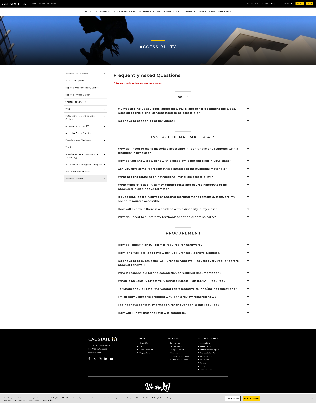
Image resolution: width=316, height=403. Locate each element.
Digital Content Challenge (78, 140)
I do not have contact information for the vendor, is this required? (168, 305)
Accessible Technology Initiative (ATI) (83, 164)
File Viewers (174, 353)
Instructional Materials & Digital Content (80, 117)
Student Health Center (179, 360)
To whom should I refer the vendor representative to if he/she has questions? (177, 289)
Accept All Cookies (251, 398)
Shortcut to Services (75, 102)
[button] (283, 4)
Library (272, 3)
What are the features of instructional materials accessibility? (165, 177)
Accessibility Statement (76, 74)
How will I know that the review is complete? (152, 313)
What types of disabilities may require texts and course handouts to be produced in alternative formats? (172, 187)
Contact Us (143, 343)
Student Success (149, 12)
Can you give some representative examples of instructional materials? (172, 168)
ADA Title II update (74, 81)
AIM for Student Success (77, 171)
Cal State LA (14, 4)
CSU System (205, 360)
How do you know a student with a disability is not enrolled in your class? (174, 160)
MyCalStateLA (252, 3)
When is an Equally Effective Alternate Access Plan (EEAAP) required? (171, 281)
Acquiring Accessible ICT (77, 126)
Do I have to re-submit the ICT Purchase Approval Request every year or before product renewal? (178, 263)
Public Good (207, 12)
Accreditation (205, 346)
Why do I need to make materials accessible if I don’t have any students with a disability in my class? (178, 151)
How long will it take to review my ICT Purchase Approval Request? (169, 253)
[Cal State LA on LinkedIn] (106, 359)
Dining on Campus (177, 350)
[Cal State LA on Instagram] (101, 359)
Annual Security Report (209, 350)
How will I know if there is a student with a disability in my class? (167, 209)
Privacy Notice (47, 400)
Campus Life (171, 12)
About (88, 12)
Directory (264, 3)
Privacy (203, 363)
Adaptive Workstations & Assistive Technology (81, 156)
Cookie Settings (206, 356)
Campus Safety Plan (208, 353)
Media (141, 346)
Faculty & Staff (43, 4)
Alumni (54, 4)
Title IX (202, 366)
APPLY (300, 3)
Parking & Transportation (179, 356)
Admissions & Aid (124, 12)
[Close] (312, 398)
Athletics (224, 12)
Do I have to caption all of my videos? (146, 121)
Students (32, 4)
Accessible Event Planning (78, 133)
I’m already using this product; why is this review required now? (167, 296)
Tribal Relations (206, 370)
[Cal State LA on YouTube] (111, 359)
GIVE (309, 3)
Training (69, 147)
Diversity (189, 12)
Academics (103, 12)
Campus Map (175, 343)
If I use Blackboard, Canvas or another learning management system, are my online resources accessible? (176, 199)
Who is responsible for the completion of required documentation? (169, 273)
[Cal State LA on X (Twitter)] (95, 359)
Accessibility (158, 46)
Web (67, 109)
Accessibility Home (74, 179)
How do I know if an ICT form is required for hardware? (160, 244)
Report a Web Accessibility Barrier (82, 88)
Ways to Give (144, 353)
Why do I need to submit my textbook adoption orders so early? (167, 217)
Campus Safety (176, 346)
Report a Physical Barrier (77, 95)
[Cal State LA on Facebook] (90, 359)
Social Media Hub (146, 350)
